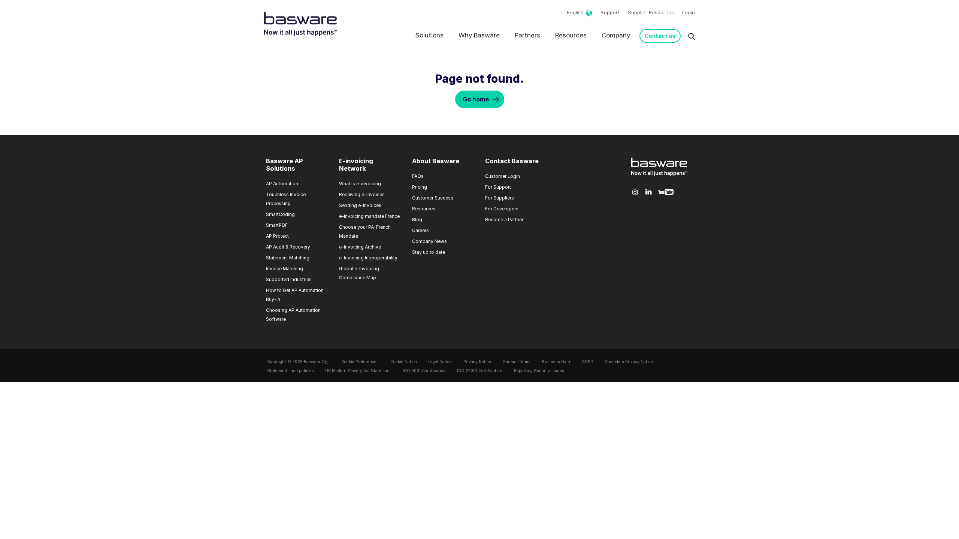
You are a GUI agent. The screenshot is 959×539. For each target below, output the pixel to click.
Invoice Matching (284, 268)
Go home (476, 99)
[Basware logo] (659, 176)
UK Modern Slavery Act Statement (358, 370)
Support (609, 12)
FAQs (418, 176)
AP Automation (282, 183)
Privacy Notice (477, 361)
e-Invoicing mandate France (369, 216)
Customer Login (502, 176)
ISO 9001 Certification (424, 370)
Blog (417, 219)
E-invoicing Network (356, 164)
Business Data (556, 361)
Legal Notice (440, 361)
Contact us (660, 36)
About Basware (435, 161)
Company (616, 35)
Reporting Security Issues (539, 370)
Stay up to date (428, 252)
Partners (527, 35)
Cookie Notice (403, 361)
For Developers (501, 208)
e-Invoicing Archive (360, 247)
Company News (429, 241)
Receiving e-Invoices (362, 194)
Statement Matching (287, 258)
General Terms (516, 361)
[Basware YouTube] (666, 192)
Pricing (419, 187)
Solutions (429, 35)
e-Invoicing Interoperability (368, 258)
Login (688, 12)
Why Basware (479, 35)
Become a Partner (504, 219)
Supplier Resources (651, 12)
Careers (420, 230)
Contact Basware (512, 161)
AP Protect (277, 236)
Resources (571, 35)
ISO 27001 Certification (479, 370)
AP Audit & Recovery (288, 247)
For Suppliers (499, 198)
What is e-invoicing (360, 183)
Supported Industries (289, 279)
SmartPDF (277, 225)
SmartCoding (280, 214)
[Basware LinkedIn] (648, 192)
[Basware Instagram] (635, 192)
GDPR (587, 361)
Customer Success (432, 198)
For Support (498, 187)
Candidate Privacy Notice (629, 361)
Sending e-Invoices (360, 205)
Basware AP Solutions (284, 164)
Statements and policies (290, 370)
